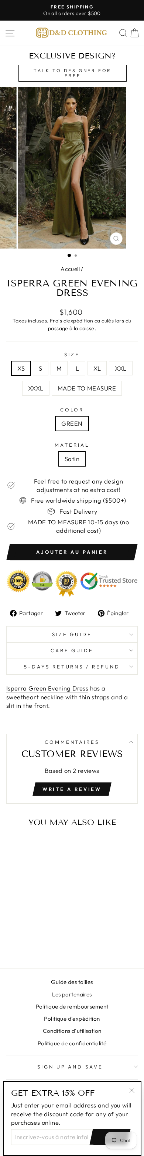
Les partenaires (72, 994)
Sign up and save (70, 1067)
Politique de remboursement (72, 1006)
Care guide (72, 650)
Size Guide (72, 634)
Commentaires (72, 742)
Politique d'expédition (72, 1018)
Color (72, 410)
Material (72, 445)
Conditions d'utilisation (72, 1030)
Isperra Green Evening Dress (47, 688)
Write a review (72, 789)
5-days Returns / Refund (72, 667)
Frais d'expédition (71, 320)
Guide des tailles (72, 981)
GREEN (71, 423)
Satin (72, 459)
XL (97, 368)
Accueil (70, 268)
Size (72, 354)
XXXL (36, 388)
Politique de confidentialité (72, 1043)
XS (21, 368)
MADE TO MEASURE (87, 388)
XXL (120, 368)
